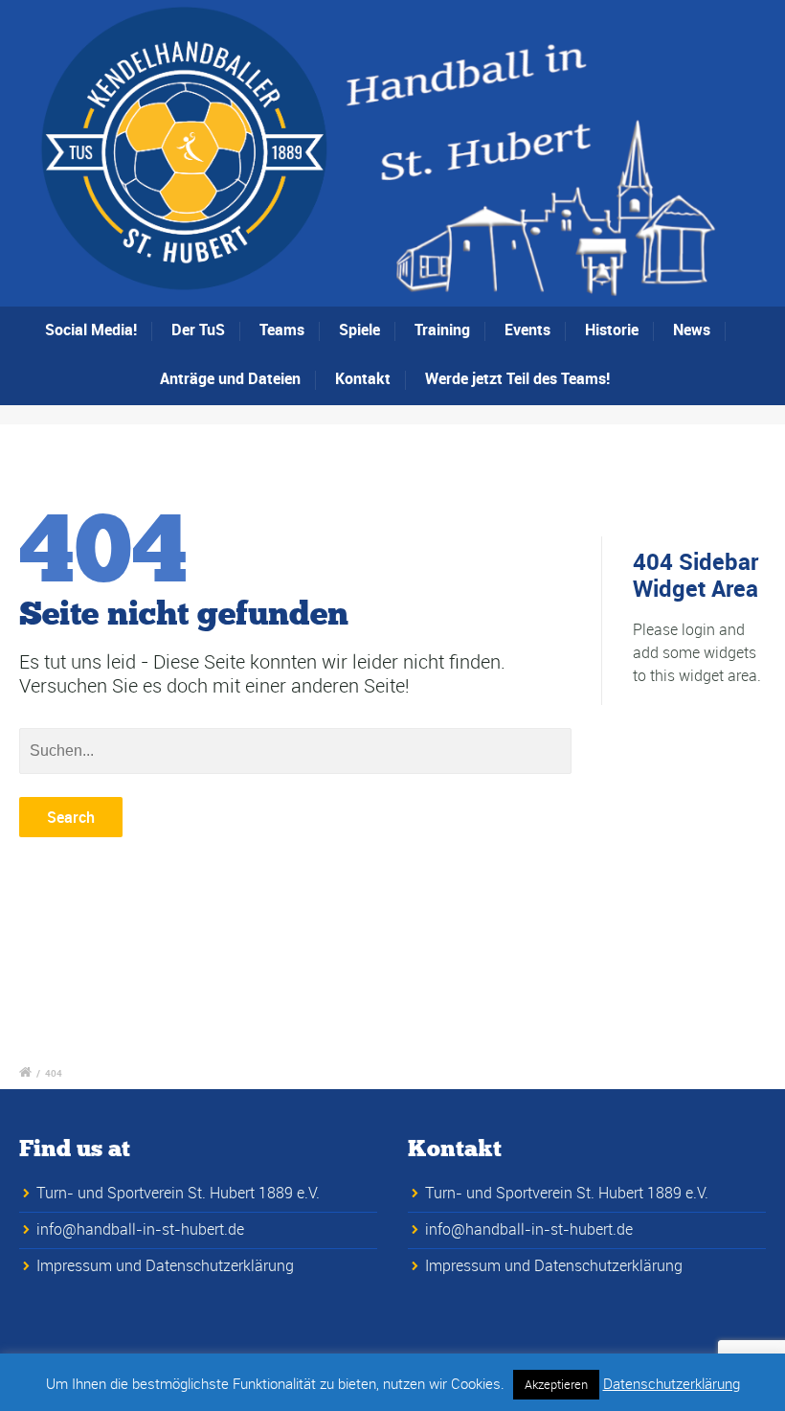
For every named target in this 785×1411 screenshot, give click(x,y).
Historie (612, 329)
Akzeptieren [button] (556, 1384)
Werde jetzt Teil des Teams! (517, 378)
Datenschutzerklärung (671, 1383)
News (691, 329)
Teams (281, 329)
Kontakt (363, 378)
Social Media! (91, 329)
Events (527, 329)
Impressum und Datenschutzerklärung (165, 1265)
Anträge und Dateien (230, 378)
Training (442, 329)
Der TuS (198, 329)
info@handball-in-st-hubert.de (140, 1229)
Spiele (359, 329)
